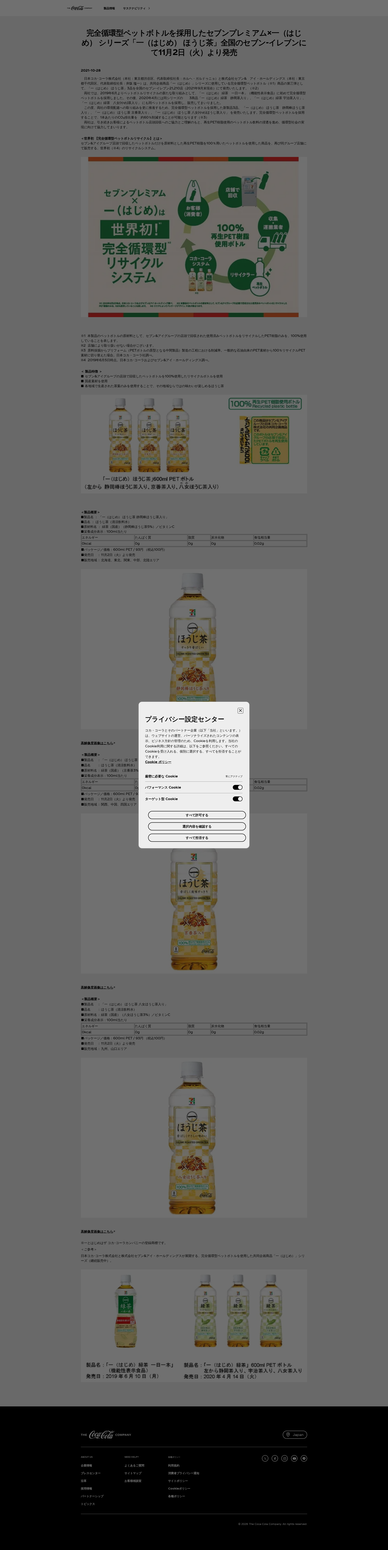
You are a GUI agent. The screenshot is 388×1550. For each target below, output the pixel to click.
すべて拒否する (197, 838)
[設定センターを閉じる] (240, 710)
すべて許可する (197, 815)
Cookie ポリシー (158, 762)
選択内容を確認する (197, 826)
